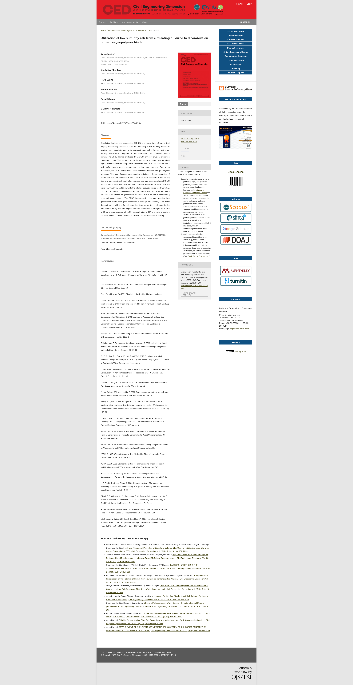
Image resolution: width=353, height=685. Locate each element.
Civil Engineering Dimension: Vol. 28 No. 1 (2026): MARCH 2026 (159, 551)
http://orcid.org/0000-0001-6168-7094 (114, 64)
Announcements (130, 22)
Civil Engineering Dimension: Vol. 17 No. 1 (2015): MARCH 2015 (154, 617)
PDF (184, 104)
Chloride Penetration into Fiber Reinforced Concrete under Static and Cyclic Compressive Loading (162, 620)
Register (239, 3)
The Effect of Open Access (198, 256)
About (145, 22)
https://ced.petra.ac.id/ (239, 329)
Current (102, 22)
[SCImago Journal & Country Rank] (235, 90)
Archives (114, 22)
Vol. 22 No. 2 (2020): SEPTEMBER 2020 (134, 30)
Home (103, 30)
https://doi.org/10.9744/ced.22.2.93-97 (123, 123)
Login (249, 3)
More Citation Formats (190, 294)
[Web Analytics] (230, 351)
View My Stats (240, 351)
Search (246, 22)
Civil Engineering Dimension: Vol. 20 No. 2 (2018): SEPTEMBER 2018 (159, 599)
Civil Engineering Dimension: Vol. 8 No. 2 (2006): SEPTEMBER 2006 (180, 630)
